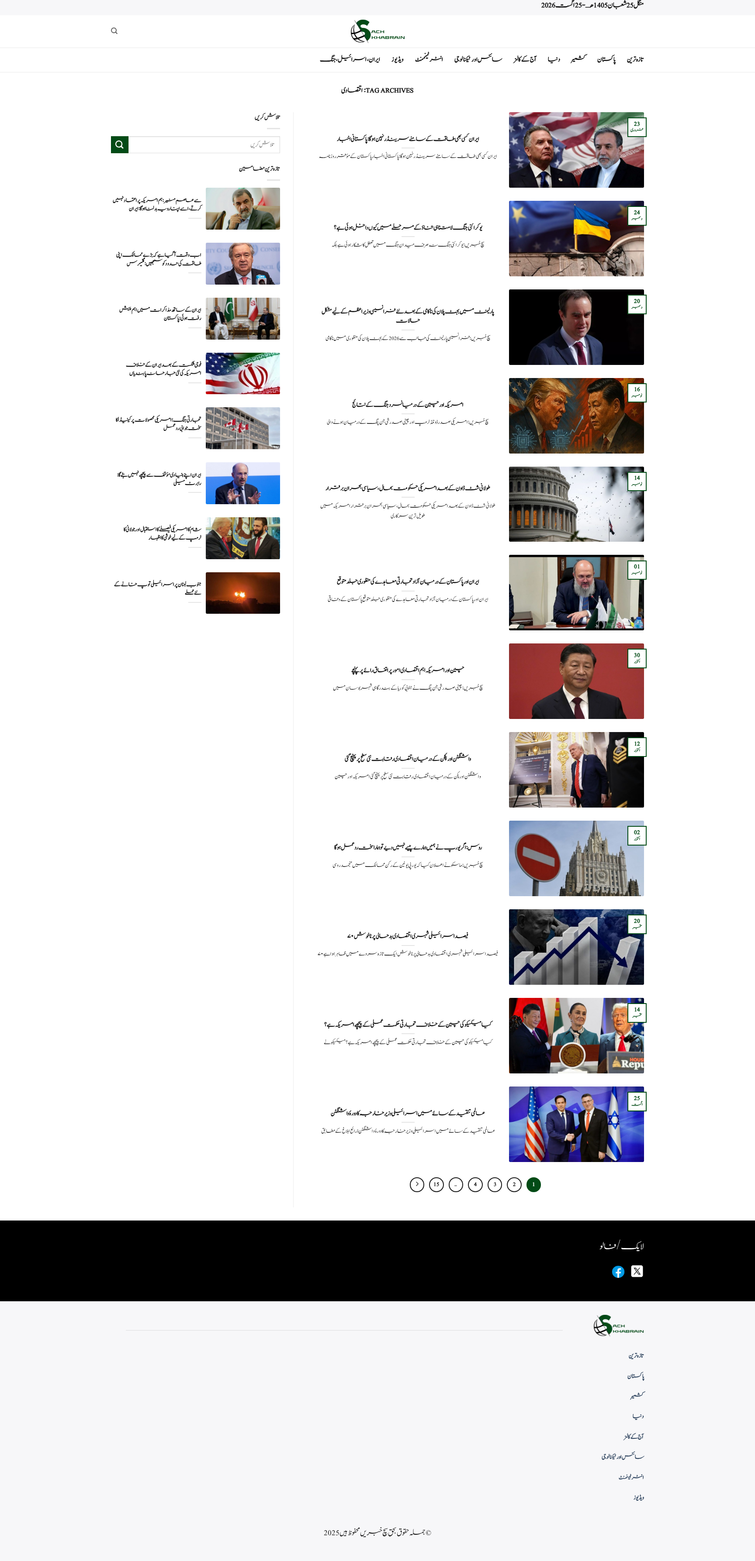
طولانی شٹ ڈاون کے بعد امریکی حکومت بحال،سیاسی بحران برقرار (408, 488)
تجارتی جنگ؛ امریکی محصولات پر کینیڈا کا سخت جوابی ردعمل (158, 424)
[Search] (114, 31)
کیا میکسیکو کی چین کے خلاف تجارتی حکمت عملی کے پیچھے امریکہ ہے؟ (408, 1025)
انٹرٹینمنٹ (429, 59)
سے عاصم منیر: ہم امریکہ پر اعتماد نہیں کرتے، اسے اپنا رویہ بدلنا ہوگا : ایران (157, 204)
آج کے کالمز (525, 59)
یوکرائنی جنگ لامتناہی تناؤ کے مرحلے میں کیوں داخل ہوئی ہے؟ (408, 228)
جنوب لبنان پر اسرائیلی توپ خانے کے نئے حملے (157, 589)
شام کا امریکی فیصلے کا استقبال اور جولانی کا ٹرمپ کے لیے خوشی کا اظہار (162, 534)
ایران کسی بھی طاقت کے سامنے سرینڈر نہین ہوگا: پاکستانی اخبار (408, 139)
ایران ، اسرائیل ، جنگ (350, 59)
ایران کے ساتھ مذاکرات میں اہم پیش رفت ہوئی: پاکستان (160, 314)
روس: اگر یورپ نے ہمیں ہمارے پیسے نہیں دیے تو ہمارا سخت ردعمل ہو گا (408, 848)
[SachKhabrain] (377, 31)
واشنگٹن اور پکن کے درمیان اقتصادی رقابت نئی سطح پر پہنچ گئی (408, 759)
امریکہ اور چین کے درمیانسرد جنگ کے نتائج (408, 405)
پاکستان (606, 59)
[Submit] (119, 144)
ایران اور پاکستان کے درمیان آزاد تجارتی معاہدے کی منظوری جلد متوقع (408, 582)
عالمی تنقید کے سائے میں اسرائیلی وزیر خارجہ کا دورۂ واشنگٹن (408, 1113)
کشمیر (578, 59)
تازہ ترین (635, 59)
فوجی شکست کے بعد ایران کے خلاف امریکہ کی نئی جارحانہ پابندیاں (163, 369)
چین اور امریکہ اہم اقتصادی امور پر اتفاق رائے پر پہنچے (407, 670)
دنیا (554, 59)
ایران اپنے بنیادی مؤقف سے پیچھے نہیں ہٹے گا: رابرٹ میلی (159, 479)
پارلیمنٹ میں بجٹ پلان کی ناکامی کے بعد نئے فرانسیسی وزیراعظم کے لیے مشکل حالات (408, 316)
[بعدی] (417, 1184)
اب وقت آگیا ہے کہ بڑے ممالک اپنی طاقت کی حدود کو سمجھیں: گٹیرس (158, 259)
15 (436, 1184)
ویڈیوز (397, 59)
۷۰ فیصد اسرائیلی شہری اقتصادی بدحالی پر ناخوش (407, 936)
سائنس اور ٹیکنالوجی (478, 59)
